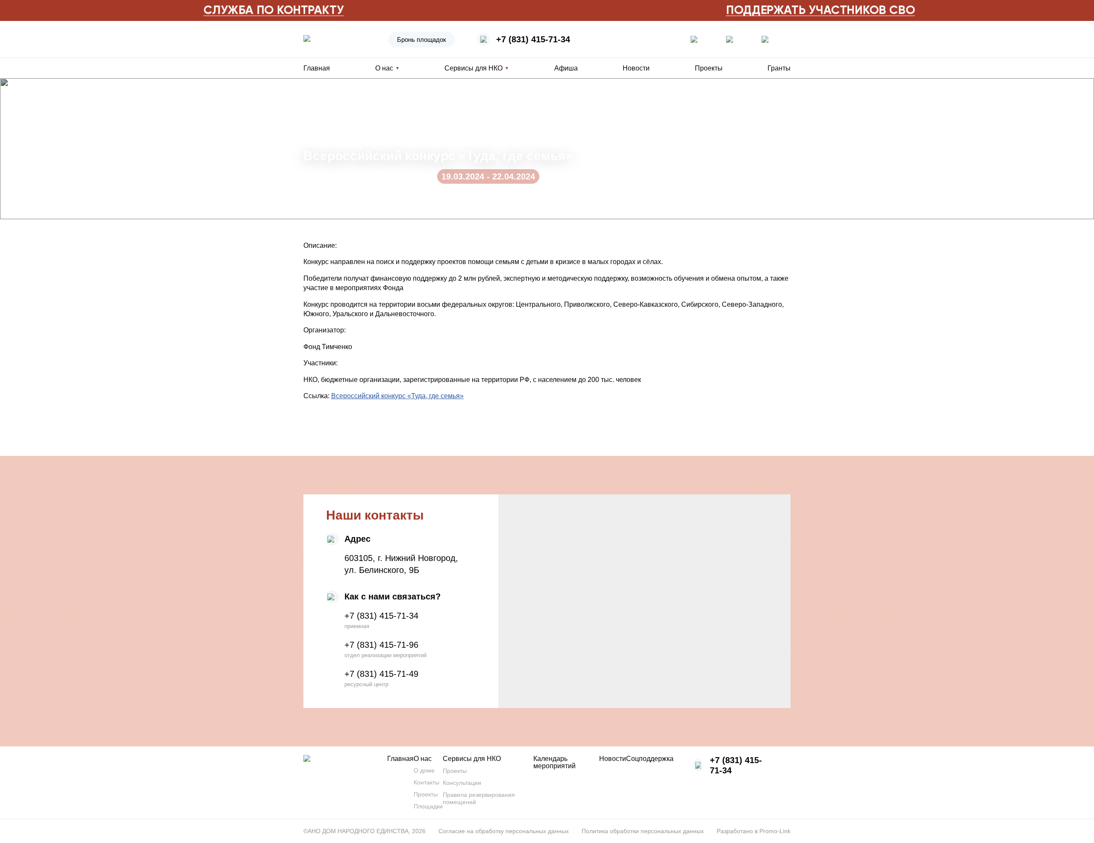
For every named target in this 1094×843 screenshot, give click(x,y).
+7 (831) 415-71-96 (381, 644)
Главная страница (328, 95)
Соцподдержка (649, 758)
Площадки (428, 806)
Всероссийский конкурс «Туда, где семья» (397, 395)
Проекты (709, 68)
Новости (636, 68)
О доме (424, 770)
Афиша (566, 68)
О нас (423, 758)
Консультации (462, 782)
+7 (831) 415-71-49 (381, 674)
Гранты (779, 68)
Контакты (426, 782)
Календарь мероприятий (554, 762)
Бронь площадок (421, 39)
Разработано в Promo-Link (754, 831)
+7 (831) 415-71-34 (533, 39)
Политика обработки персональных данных (643, 831)
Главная (316, 68)
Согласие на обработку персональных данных (503, 831)
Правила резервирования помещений (479, 798)
